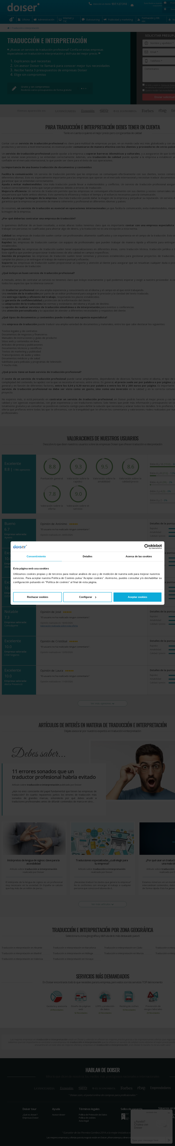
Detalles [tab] (87, 556)
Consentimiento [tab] (36, 556)
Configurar (85, 597)
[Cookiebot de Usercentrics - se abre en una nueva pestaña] (147, 546)
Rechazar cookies (37, 597)
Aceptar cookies (137, 597)
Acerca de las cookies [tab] (139, 556)
